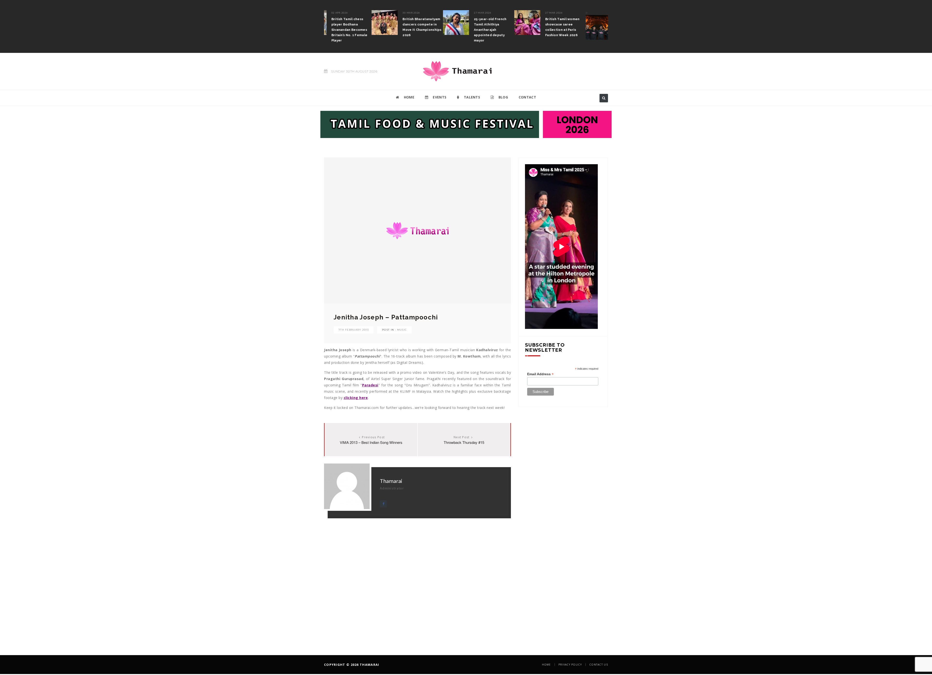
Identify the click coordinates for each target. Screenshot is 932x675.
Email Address (540, 374)
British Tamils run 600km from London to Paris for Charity (588, 24)
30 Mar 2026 (364, 12)
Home (546, 664)
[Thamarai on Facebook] (383, 503)
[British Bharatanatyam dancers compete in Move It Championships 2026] (337, 22)
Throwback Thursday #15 (464, 442)
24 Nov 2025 (577, 12)
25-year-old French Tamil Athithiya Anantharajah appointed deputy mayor (442, 29)
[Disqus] (417, 579)
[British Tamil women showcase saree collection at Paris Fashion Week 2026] (480, 22)
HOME (408, 97)
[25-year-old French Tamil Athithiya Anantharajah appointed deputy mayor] (408, 22)
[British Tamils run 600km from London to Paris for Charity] (551, 25)
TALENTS (471, 97)
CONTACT (527, 97)
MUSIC (402, 329)
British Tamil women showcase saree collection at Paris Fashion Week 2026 (515, 27)
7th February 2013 (354, 329)
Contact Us (598, 664)
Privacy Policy (570, 664)
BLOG (502, 97)
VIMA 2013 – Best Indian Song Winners (371, 442)
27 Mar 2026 (435, 12)
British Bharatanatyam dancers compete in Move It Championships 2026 (374, 27)
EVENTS (439, 97)
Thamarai (391, 481)
